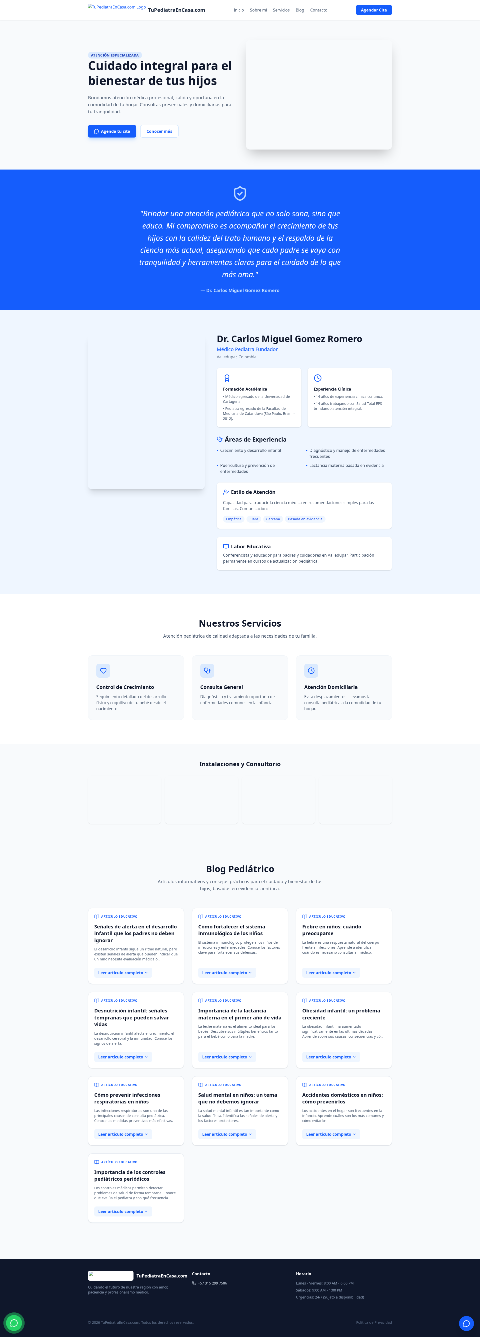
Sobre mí (258, 10)
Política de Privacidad (374, 1322)
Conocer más (159, 131)
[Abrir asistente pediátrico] (466, 1323)
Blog (300, 10)
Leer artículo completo (120, 972)
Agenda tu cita (115, 131)
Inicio (239, 10)
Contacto (319, 10)
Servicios (281, 10)
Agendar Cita (374, 10)
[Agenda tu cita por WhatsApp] (14, 1323)
